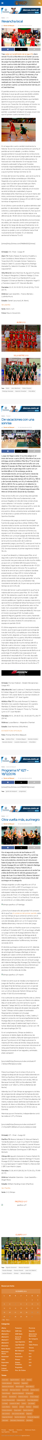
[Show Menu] (2, 3)
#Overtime (4, 1346)
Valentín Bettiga (26, 1273)
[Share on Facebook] (7, 49)
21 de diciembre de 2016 (25, 25)
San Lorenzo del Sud (18, 1413)
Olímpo (16, 1273)
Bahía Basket (5, 1349)
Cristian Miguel (21, 739)
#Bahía (3, 1328)
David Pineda (6, 1393)
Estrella (4, 1396)
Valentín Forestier (20, 391)
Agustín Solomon (11, 1267)
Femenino (18, 1328)
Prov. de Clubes (20, 1370)
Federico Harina (23, 1396)
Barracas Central (15, 1390)
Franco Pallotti (18, 1270)
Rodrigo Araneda (7, 391)
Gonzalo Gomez (7, 742)
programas (22, 791)
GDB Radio (18, 1334)
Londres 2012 (19, 1348)
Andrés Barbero (6, 1383)
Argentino (24, 1383)
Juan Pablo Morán (33, 1400)
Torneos (31, 1351)
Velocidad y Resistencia (17, 1420)
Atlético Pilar (10, 739)
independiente (21, 1400)
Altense (29, 1380)
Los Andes (31, 1403)
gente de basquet (11, 791)
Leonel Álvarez (7, 1273)
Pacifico (28, 1407)
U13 (7, 18)
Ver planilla (5, 305)
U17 (7, 816)
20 (10, 1312)
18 (37, 1308)
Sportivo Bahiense (20, 1417)
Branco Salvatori (24, 1267)
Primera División (7, 1410)
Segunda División (7, 1417)
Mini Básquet (19, 1351)
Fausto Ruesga (7, 1270)
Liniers (24, 1403)
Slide (30, 1342)
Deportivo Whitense (18, 1393)
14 (15, 1308)
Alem (7, 388)
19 (4, 1312)
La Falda (4, 1403)
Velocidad (5, 1420)
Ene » (8, 1320)
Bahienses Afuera (4, 1353)
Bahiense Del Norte (7, 1386)
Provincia (32, 1328)
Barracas (5, 1390)
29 (21, 1316)
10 (32, 1304)
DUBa (3, 1359)
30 (26, 1316)
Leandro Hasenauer (21, 742)
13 (10, 1308)
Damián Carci (34, 1390)
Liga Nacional (19, 1345)
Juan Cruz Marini (30, 1270)
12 (4, 1308)
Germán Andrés (33, 739)
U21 (30, 1365)
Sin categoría (33, 1339)
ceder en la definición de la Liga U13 (19, 54)
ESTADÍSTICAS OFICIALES (11, 731)
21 (15, 1312)
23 (26, 1312)
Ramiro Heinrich (28, 1410)
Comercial (25, 1390)
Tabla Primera (33, 1345)
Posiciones (19, 1356)
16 (26, 1308)
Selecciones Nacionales (33, 1335)
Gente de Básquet (9, 25)
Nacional (18, 1354)
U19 (30, 1362)
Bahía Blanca (30, 1386)
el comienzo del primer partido (25, 913)
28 (15, 1316)
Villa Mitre (32, 391)
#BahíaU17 (5, 1340)
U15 (30, 1356)
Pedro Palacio (26, 388)
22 (21, 1312)
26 (4, 1316)
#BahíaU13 (5, 1334)
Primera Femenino (18, 1363)
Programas (18, 1367)
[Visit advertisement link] (21, 12)
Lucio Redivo (6, 1407)
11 (37, 1304)
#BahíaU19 (5, 1343)
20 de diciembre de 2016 (25, 824)
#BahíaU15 (5, 1337)
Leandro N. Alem (14, 1403)
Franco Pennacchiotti (8, 1400)
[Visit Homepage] (21, 3)
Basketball (4, 1356)
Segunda (32, 1331)
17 (32, 1308)
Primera (17, 1359)
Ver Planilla (5, 1188)
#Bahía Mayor (6, 1331)
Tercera (31, 1348)
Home (3, 18)
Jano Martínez (15, 388)
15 (21, 1308)
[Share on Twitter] (21, 49)
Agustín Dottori (15, 1380)
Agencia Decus (26, 1435)
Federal (8, 416)
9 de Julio (5, 1380)
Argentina (16, 1383)
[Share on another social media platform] (34, 49)
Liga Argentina (20, 1342)
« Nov (3, 1320)
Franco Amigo (34, 1396)
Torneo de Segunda (33, 1417)
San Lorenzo (6, 1413)
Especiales (5, 1362)
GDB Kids (18, 1331)
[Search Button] (40, 3)
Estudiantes (12, 1396)
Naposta (14, 1407)
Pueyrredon (17, 1410)
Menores (15, 1432)
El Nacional (29, 1393)
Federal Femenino (4, 1369)
